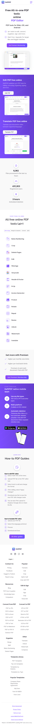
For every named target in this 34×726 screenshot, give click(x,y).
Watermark (24, 647)
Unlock (25, 644)
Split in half (24, 577)
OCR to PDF (24, 623)
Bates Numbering (9, 648)
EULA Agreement (17, 706)
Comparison (9, 597)
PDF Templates (17, 661)
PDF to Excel (9, 614)
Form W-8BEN (17, 691)
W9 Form (17, 688)
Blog (9, 588)
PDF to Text (9, 623)
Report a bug (9, 577)
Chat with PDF (24, 580)
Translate (25, 568)
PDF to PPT (9, 617)
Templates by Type (17, 672)
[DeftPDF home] (6, 2)
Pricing (9, 568)
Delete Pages (9, 651)
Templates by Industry (14, 668)
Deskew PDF (9, 632)
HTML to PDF (24, 617)
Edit (25, 571)
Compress (25, 650)
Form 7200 (17, 694)
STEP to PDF (25, 629)
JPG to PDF (24, 608)
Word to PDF (25, 614)
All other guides (17, 536)
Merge (9, 642)
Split (28, 230)
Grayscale (25, 598)
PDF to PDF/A (9, 629)
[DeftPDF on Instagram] (19, 554)
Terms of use (17, 713)
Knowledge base (9, 594)
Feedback (9, 571)
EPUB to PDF (25, 626)
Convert (24, 230)
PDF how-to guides (9, 591)
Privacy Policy (17, 709)
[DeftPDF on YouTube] (23, 554)
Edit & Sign (7, 230)
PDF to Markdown (9, 626)
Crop (24, 574)
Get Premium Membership (17, 45)
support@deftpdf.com (17, 716)
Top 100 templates (17, 664)
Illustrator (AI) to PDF (24, 620)
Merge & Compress (16, 230)
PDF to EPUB (9, 620)
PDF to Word (9, 611)
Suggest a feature (9, 574)
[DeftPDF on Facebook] (11, 554)
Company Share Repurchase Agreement (15, 683)
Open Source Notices (17, 719)
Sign (24, 592)
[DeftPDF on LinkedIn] (15, 554)
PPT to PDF (24, 611)
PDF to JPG (9, 608)
